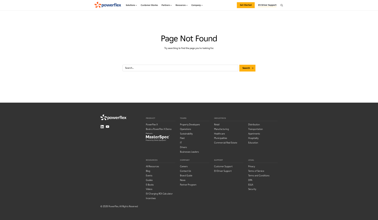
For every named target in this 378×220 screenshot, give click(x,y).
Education (253, 142)
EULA (250, 184)
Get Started (246, 5)
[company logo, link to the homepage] (107, 5)
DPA (250, 180)
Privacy (251, 166)
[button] (131, 6)
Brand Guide (186, 175)
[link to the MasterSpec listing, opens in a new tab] (158, 136)
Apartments (254, 133)
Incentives (151, 198)
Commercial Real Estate (225, 142)
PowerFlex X (152, 124)
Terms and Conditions (258, 175)
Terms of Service (256, 171)
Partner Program (188, 184)
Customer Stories (149, 5)
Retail (216, 124)
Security (252, 189)
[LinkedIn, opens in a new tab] (102, 126)
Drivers (183, 147)
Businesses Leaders (189, 151)
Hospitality (253, 138)
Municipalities (220, 138)
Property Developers (190, 124)
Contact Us (185, 171)
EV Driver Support (223, 171)
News (182, 180)
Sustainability (186, 133)
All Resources (152, 166)
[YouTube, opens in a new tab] (107, 126)
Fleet (182, 138)
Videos (149, 189)
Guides (149, 180)
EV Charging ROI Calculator (159, 193)
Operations (185, 129)
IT (181, 142)
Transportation (255, 129)
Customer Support (223, 166)
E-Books (150, 184)
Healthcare (219, 133)
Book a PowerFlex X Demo (158, 129)
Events (149, 175)
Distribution (254, 124)
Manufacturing (221, 129)
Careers (184, 166)
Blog (148, 171)
